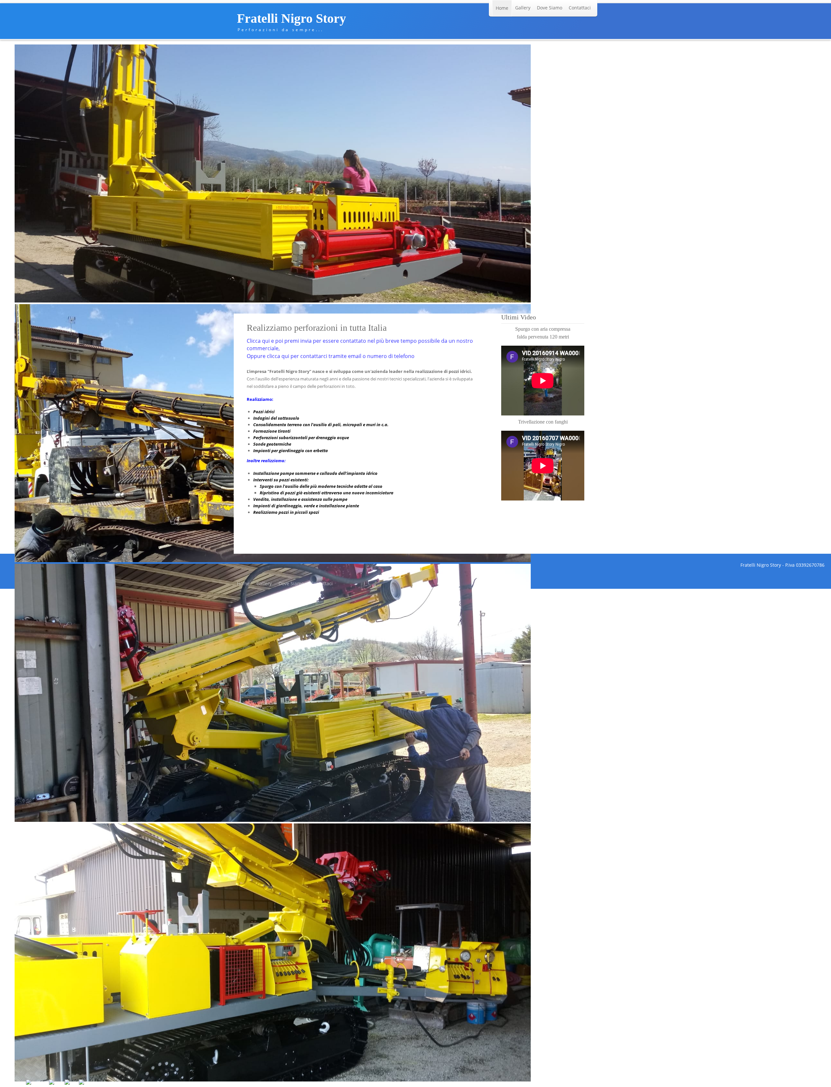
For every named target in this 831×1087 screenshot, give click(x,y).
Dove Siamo (549, 8)
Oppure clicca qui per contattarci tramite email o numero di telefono (331, 356)
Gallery (522, 8)
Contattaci (580, 8)
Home (502, 8)
